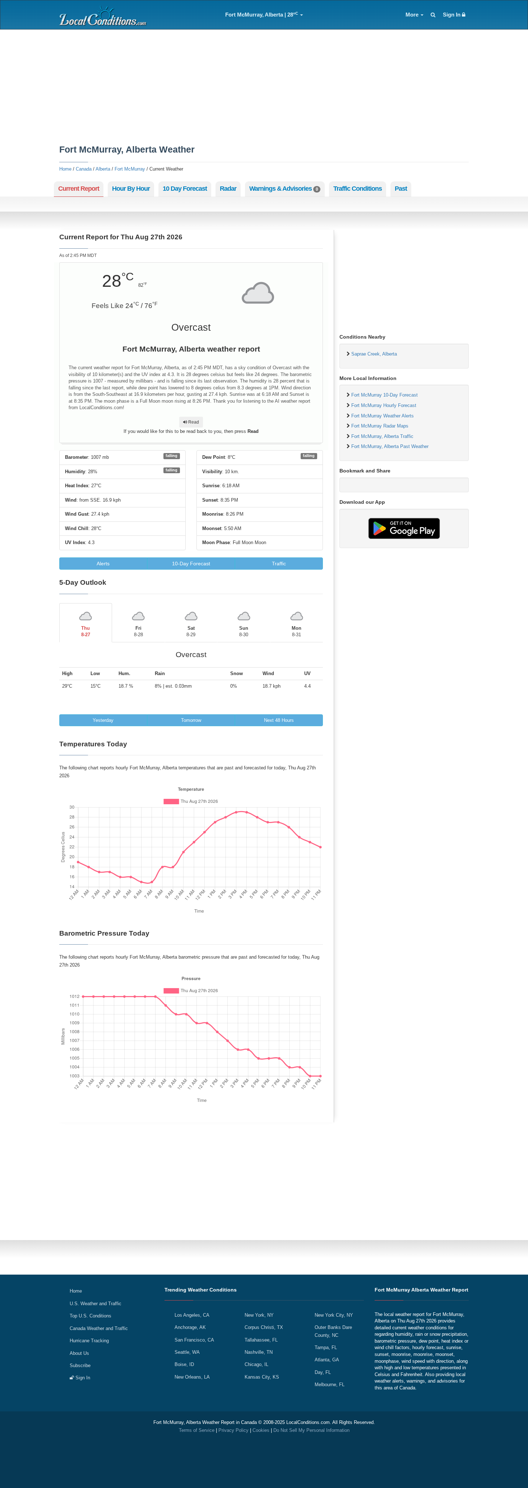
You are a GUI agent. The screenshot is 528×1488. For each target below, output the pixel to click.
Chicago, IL (256, 1364)
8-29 (190, 631)
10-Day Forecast (191, 563)
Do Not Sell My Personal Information (311, 1430)
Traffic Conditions (357, 188)
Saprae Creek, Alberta (374, 354)
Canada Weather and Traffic (99, 1328)
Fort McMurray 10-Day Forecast (384, 395)
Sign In (452, 15)
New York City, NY (334, 1315)
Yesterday (103, 720)
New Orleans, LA (192, 1377)
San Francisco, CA (194, 1340)
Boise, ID (184, 1364)
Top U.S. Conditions (90, 1316)
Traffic (279, 563)
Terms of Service (196, 1430)
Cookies (261, 1430)
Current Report (78, 188)
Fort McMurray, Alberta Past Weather (390, 446)
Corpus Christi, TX (264, 1327)
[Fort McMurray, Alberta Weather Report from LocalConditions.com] (104, 14)
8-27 (85, 631)
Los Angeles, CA (192, 1315)
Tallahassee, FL (261, 1340)
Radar (228, 188)
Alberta (103, 169)
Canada (84, 169)
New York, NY (259, 1315)
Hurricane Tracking (89, 1340)
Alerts (103, 563)
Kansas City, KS (262, 1377)
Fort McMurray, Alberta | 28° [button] (261, 14)
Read (193, 422)
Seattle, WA (187, 1352)
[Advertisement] (264, 87)
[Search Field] (433, 15)
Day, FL (323, 1372)
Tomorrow (191, 720)
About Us (79, 1353)
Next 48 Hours (279, 720)
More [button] (413, 15)
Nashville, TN (259, 1352)
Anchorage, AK (190, 1327)
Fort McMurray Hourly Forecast (383, 405)
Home (65, 169)
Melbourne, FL (329, 1384)
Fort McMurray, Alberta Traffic (382, 436)
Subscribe (80, 1365)
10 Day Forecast (185, 188)
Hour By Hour (131, 188)
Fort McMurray (130, 169)
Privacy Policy (233, 1430)
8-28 (138, 631)
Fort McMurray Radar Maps (379, 426)
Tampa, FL (326, 1347)
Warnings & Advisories (283, 188)
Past (401, 188)
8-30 (243, 631)
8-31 (296, 631)
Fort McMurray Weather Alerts (382, 416)
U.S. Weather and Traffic (95, 1303)
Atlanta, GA (327, 1359)
